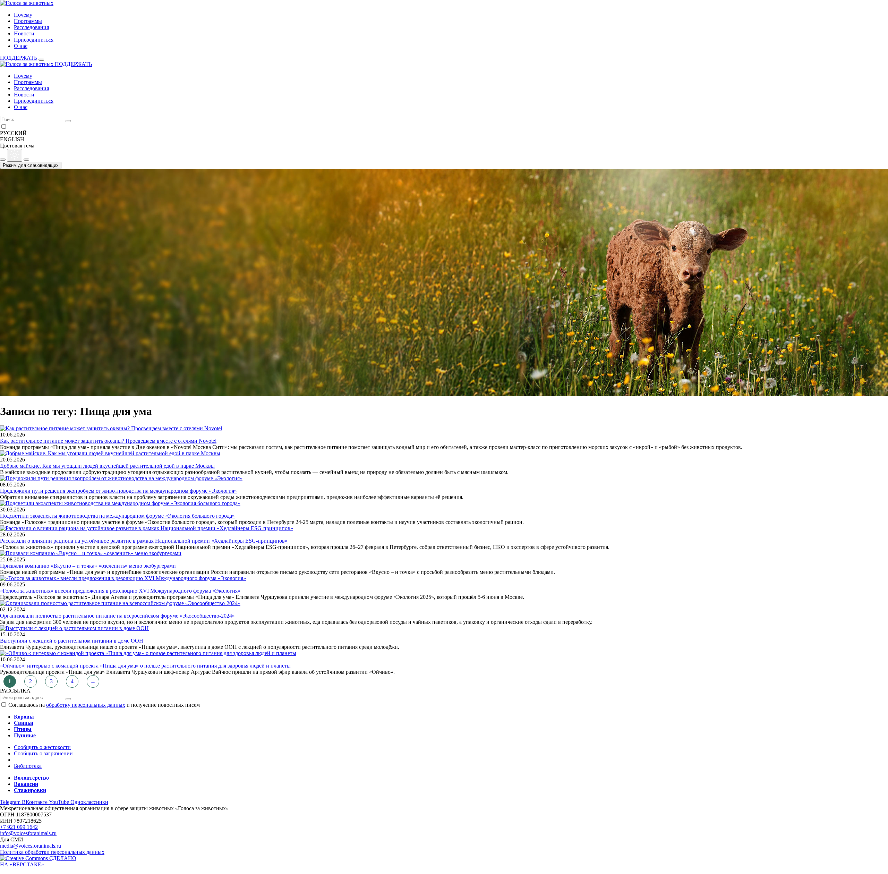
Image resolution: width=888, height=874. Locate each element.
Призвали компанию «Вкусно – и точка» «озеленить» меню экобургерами (88, 566)
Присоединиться (33, 40)
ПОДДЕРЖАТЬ (18, 58)
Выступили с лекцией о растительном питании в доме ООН (71, 641)
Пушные (25, 735)
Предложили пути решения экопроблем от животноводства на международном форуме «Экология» (118, 491)
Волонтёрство (31, 778)
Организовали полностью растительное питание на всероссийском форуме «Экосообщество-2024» (117, 616)
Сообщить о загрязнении (43, 753)
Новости (24, 33)
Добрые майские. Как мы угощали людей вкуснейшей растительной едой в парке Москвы (107, 466)
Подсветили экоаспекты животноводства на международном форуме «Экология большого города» (117, 516)
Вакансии (26, 784)
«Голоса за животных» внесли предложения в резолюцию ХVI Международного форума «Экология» (120, 591)
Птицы (23, 729)
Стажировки (30, 790)
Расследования (31, 27)
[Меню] (41, 60)
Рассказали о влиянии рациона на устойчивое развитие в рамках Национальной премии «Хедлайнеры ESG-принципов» (144, 541)
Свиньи (23, 723)
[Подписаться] (68, 699)
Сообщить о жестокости (42, 747)
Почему (23, 15)
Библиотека (28, 766)
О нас (20, 46)
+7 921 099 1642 (19, 827)
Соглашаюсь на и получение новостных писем (104, 705)
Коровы (24, 717)
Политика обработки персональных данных (52, 852)
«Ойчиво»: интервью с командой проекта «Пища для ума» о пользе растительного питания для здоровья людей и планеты (145, 666)
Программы (28, 21)
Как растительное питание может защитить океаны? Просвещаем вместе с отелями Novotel (108, 441)
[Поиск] (68, 121)
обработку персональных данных (85, 705)
